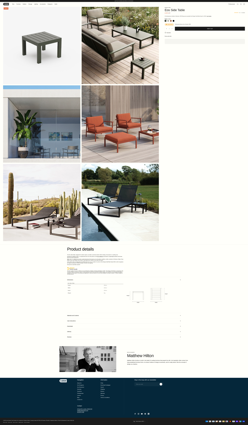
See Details (209, 16)
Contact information (27, 422)
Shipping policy (20, 422)
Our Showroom (80, 387)
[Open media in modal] (120, 45)
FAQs (102, 383)
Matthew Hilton (168, 7)
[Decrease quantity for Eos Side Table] (166, 28)
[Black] (173, 21)
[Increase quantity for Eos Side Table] (172, 28)
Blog (78, 397)
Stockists (79, 389)
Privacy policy (10, 422)
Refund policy (5, 422)
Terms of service (15, 422)
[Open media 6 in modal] (41, 45)
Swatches (79, 391)
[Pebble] (168, 21)
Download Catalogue (105, 385)
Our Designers (80, 385)
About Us (79, 383)
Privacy (102, 395)
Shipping (103, 389)
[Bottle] (165, 21)
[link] (84, 409)
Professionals (80, 393)
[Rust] (171, 21)
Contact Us (79, 399)
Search (102, 387)
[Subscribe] (161, 384)
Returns (102, 391)
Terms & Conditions (105, 397)
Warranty (103, 393)
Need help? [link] (169, 32)
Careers (79, 395)
